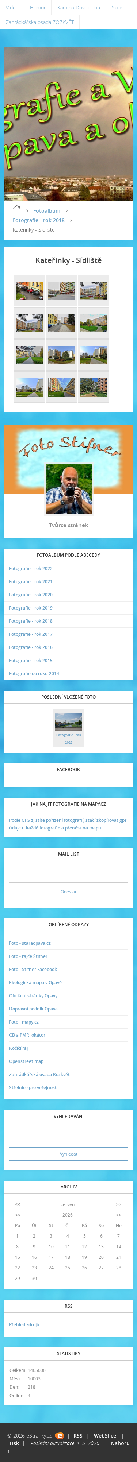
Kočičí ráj (18, 1048)
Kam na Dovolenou (78, 7)
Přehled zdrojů (24, 1325)
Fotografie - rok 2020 (31, 595)
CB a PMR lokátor (27, 1035)
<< (17, 1204)
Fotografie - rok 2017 (31, 634)
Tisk (14, 1443)
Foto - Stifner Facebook (33, 969)
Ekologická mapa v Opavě (35, 982)
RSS (78, 1435)
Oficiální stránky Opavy (33, 996)
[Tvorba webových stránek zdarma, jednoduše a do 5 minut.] (59, 1435)
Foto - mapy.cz (24, 1022)
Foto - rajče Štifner (28, 956)
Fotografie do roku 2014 (34, 673)
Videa (12, 7)
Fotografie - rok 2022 (31, 568)
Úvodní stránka (17, 209)
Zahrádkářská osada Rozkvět (39, 1074)
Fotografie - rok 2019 (31, 608)
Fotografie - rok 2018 (39, 220)
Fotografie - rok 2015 (31, 660)
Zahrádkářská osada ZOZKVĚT (40, 22)
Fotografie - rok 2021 (31, 582)
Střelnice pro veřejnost (33, 1087)
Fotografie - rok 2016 (31, 647)
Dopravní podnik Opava (33, 1009)
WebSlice (105, 1435)
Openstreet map (26, 1061)
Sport (118, 7)
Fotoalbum (46, 210)
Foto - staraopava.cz (30, 943)
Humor (38, 7)
